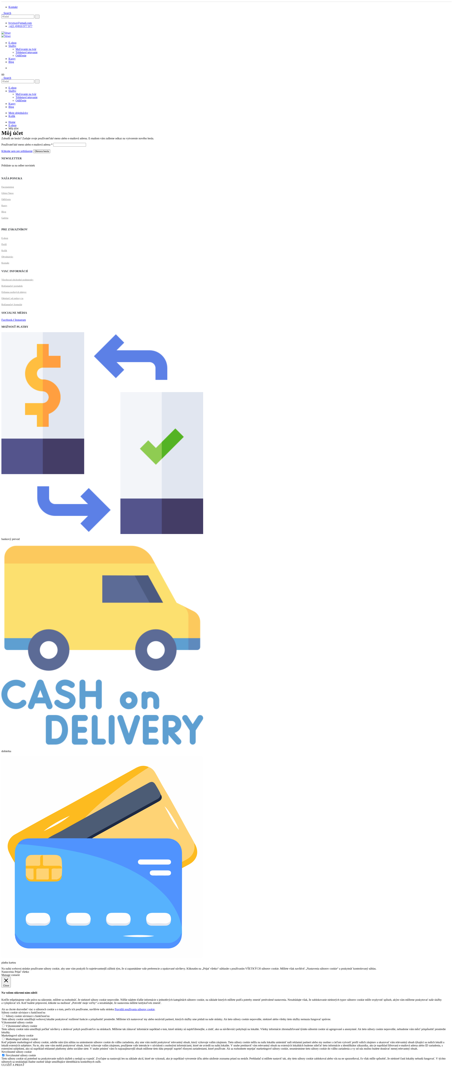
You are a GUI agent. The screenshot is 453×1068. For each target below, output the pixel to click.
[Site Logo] (6, 32)
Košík (11, 116)
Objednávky (7, 256)
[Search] (37, 17)
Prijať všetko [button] (22, 971)
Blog (11, 61)
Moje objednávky (18, 112)
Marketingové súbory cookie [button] (17, 1035)
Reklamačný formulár (11, 304)
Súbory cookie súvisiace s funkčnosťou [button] (23, 1012)
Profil (4, 244)
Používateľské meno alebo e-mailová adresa (27, 144)
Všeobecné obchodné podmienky (17, 279)
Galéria (4, 218)
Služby (12, 45)
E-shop (12, 42)
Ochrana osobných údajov (14, 292)
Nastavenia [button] (7, 971)
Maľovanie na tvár (26, 49)
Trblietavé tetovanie (27, 52)
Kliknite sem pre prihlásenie (17, 151)
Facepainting (7, 187)
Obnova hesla (42, 151)
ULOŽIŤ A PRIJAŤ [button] (12, 1064)
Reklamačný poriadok (12, 286)
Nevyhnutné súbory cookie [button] (16, 1051)
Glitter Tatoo (7, 193)
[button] (6, 13)
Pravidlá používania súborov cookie (135, 1009)
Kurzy (12, 58)
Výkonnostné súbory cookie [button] (17, 1022)
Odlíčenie (21, 55)
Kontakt (5, 263)
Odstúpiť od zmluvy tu (12, 298)
